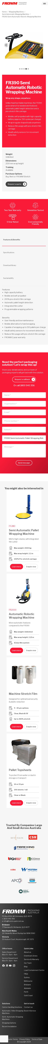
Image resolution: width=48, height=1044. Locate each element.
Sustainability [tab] (8, 278)
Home (4, 12)
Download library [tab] (9, 265)
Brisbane (27, 985)
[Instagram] (15, 965)
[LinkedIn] (7, 966)
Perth (26, 992)
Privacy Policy (24, 1039)
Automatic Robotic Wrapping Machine (21, 615)
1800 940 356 (27, 385)
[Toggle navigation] (44, 3)
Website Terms (12, 1039)
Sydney (27, 977)
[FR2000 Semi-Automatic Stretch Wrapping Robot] (24, 591)
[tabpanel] (24, 311)
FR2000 (12, 610)
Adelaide (27, 988)
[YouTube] (11, 965)
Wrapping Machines (16, 12)
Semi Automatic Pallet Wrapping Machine (24, 532)
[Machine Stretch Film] (24, 675)
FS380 (12, 526)
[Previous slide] (6, 45)
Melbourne (28, 981)
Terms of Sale (37, 1039)
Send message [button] (24, 463)
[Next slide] (42, 45)
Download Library (30, 956)
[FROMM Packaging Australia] (14, 3)
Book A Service (30, 1011)
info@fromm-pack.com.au (14, 921)
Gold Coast (28, 995)
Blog (25, 967)
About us (27, 952)
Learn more (16, 567)
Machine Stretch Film (23, 693)
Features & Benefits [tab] (11, 240)
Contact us (28, 1007)
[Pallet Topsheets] (24, 751)
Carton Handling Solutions (12, 1007)
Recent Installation (9, 1026)
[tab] (20, 69)
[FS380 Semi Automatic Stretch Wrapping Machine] (24, 507)
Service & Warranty (31, 959)
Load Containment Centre (34, 970)
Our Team (28, 963)
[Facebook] (4, 965)
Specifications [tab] (8, 252)
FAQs (26, 974)
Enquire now (31, 567)
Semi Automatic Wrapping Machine (15, 14)
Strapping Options (9, 1023)
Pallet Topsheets (20, 770)
